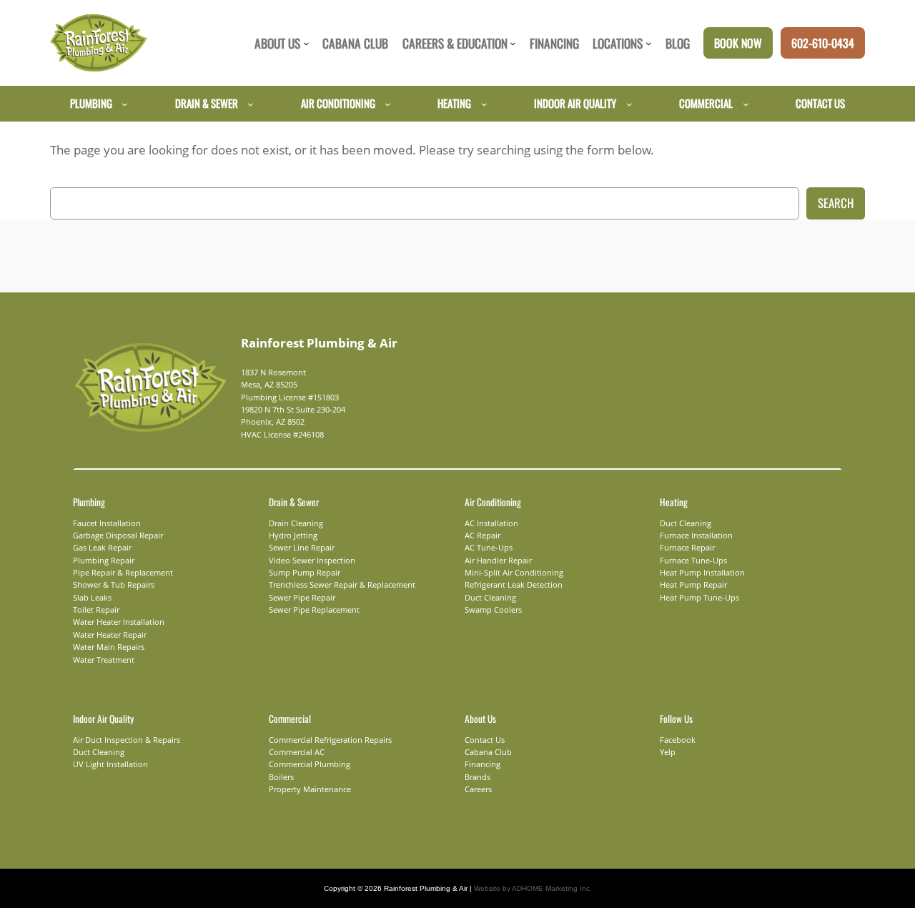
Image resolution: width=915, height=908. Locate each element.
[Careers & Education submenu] (513, 43)
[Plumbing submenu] (125, 103)
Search (836, 203)
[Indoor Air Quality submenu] (629, 103)
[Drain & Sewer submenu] (250, 103)
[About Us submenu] (306, 43)
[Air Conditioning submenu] (388, 103)
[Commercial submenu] (746, 103)
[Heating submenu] (484, 103)
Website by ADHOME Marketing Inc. (533, 888)
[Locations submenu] (649, 43)
